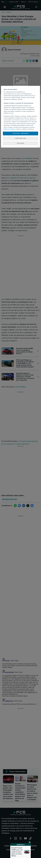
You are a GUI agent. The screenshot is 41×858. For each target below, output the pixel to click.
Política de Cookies (9, 129)
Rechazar (20, 143)
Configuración (20, 138)
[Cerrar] (30, 842)
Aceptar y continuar (20, 133)
